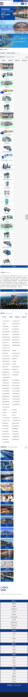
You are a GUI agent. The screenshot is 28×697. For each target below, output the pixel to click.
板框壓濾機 (5, 49)
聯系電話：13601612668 (14, 685)
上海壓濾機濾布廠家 (15, 436)
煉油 (14, 641)
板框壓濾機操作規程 (15, 425)
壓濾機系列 (14, 603)
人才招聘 (14, 665)
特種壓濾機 (14, 606)
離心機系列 (14, 619)
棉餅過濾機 (7, 78)
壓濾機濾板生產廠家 (5, 436)
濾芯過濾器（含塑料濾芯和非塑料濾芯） (7, 170)
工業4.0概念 (20, 594)
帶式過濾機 (7, 255)
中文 (24, 1)
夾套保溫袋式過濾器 (6, 187)
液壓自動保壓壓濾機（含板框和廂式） (7, 161)
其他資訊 (14, 681)
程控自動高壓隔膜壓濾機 (7, 70)
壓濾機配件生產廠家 (15, 423)
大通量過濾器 (6, 213)
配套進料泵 (14, 627)
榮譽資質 (14, 660)
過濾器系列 (14, 611)
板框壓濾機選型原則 (5, 433)
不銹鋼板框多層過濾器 (7, 111)
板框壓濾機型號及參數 (6, 439)
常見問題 (14, 652)
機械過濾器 (7, 204)
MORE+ (26, 56)
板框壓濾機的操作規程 (6, 423)
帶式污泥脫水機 (7, 102)
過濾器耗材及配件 (14, 625)
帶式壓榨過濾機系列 (14, 617)
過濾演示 (14, 646)
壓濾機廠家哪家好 (15, 428)
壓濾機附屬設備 (14, 609)
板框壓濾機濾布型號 (15, 439)
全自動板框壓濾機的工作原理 (16, 433)
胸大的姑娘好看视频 (3, 686)
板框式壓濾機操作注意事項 (16, 431)
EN (26, 1)
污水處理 (14, 633)
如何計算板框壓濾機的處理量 (6, 428)
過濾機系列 (14, 614)
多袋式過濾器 (6, 196)
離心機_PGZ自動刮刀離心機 (7, 264)
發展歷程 (14, 662)
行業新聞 (14, 673)
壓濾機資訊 (14, 676)
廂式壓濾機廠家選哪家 (6, 431)
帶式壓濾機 (7, 87)
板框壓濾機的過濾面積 (6, 425)
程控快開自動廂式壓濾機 (7, 94)
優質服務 (14, 649)
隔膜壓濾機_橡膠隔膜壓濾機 (7, 151)
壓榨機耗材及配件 (14, 622)
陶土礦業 (14, 638)
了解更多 (14, 290)
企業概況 (14, 657)
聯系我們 (16, 1)
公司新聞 (14, 670)
